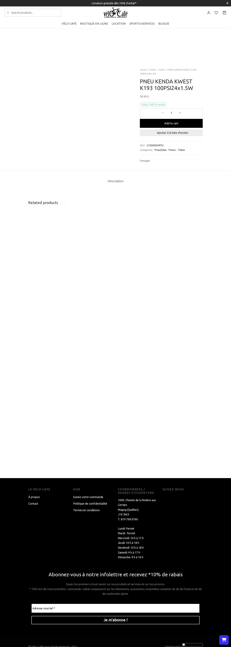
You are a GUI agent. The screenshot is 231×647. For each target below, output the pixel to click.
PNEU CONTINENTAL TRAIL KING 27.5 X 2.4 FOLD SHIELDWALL (91, 258)
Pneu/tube (160, 149)
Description (116, 181)
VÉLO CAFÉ (69, 23)
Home (143, 69)
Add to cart (171, 123)
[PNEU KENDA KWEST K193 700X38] (183, 337)
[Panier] (224, 13)
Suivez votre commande (88, 497)
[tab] (116, 181)
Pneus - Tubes (157, 69)
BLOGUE (163, 23)
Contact (33, 503)
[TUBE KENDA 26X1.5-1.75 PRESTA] (48, 244)
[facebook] (165, 497)
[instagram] (171, 497)
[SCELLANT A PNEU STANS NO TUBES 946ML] (138, 240)
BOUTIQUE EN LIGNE (94, 23)
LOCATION (119, 23)
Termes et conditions (86, 510)
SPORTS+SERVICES (142, 23)
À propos (34, 497)
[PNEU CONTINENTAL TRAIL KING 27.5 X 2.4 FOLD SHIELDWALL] (93, 235)
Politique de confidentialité (90, 503)
